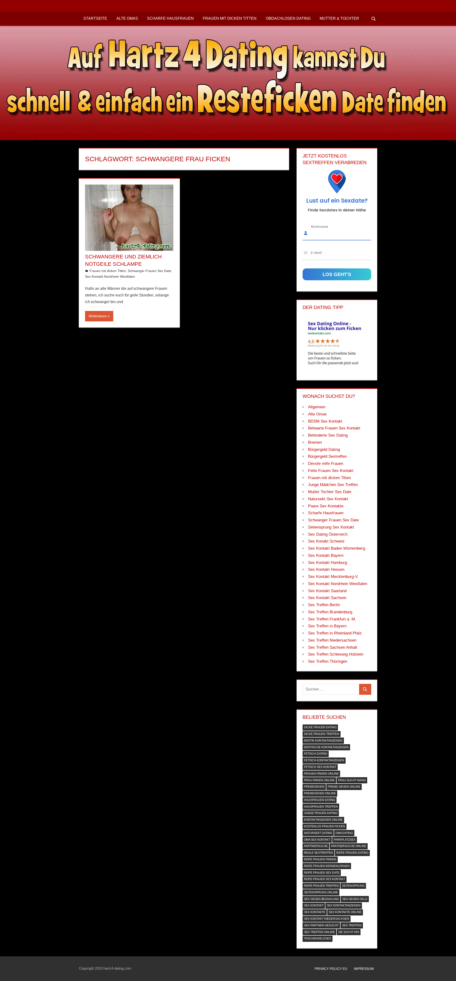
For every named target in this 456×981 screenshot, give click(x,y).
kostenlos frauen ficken (324, 826)
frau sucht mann (352, 780)
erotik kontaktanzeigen (323, 740)
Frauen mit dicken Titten (229, 18)
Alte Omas (127, 18)
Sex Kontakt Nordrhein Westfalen (110, 276)
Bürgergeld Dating (324, 449)
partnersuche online (348, 846)
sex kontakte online (345, 912)
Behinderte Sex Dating (328, 435)
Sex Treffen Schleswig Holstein (335, 654)
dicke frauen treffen (321, 734)
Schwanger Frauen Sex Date (149, 271)
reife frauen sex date (321, 872)
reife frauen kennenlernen (327, 866)
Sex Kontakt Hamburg (327, 562)
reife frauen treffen (321, 885)
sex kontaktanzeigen (344, 905)
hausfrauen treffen (321, 806)
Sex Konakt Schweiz (326, 541)
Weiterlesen (98, 316)
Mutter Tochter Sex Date (329, 492)
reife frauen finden (320, 859)
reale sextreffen (318, 852)
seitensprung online (321, 892)
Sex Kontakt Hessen (326, 569)
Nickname (319, 226)
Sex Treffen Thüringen (327, 661)
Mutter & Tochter (339, 18)
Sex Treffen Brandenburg (330, 612)
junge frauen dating (320, 813)
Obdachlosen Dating (288, 18)
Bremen (315, 442)
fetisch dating (315, 753)
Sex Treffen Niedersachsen (332, 640)
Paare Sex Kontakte (325, 506)
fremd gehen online (344, 786)
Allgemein (316, 407)
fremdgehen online (320, 793)
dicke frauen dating (320, 727)
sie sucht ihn (348, 932)
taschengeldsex (317, 938)
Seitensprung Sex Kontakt (331, 527)
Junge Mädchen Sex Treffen (333, 484)
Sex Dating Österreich (327, 534)
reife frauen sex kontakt (324, 879)
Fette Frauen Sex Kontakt (330, 470)
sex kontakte (314, 912)
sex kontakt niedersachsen (326, 918)
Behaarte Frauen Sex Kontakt (334, 428)
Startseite (95, 18)
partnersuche (316, 846)
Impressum (364, 969)
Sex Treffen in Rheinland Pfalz (335, 633)
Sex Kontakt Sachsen (327, 597)
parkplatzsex (345, 839)
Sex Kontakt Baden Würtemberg (336, 548)
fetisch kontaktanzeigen (324, 760)
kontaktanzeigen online (323, 819)
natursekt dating (318, 833)
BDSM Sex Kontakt (325, 421)
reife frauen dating (352, 852)
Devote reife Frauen (325, 463)
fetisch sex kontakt (320, 767)
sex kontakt (313, 905)
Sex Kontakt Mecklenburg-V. (333, 576)
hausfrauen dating (319, 800)
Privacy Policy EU (331, 969)
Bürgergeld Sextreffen (327, 456)
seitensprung (353, 885)
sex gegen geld (354, 899)
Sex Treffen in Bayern (327, 626)
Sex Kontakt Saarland (327, 591)
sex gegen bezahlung (321, 899)
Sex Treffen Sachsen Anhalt (332, 647)
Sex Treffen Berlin (324, 605)
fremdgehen (314, 786)
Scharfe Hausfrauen (170, 18)
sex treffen (351, 925)
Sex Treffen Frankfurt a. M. (332, 619)
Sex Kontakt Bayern (325, 555)
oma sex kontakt (317, 839)
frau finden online (319, 780)
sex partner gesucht (321, 925)
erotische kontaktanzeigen (326, 747)
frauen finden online (321, 773)
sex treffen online (319, 932)
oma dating (344, 833)
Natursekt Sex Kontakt (328, 499)
